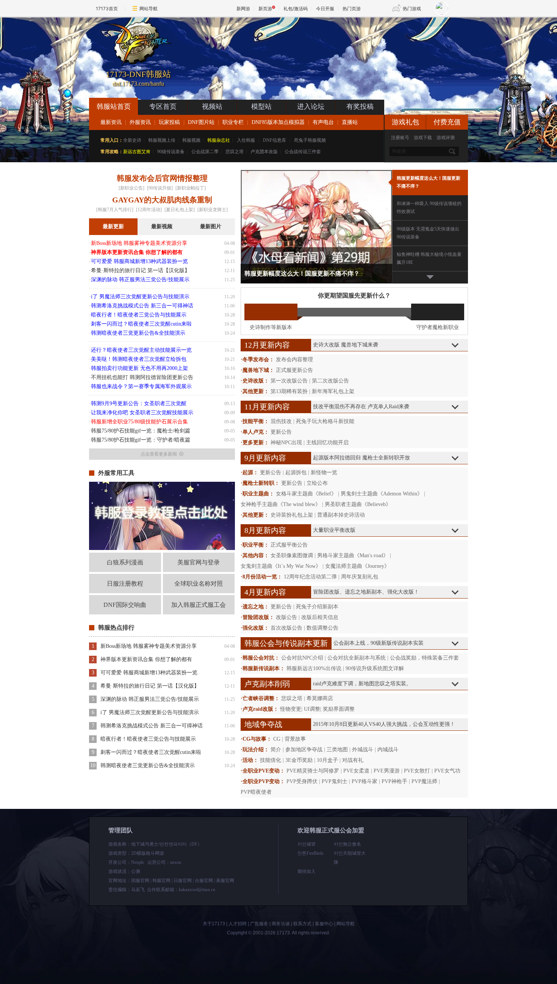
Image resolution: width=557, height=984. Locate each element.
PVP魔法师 (424, 781)
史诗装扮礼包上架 (292, 515)
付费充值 (447, 122)
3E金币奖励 (299, 760)
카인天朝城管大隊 (350, 858)
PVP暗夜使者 (256, 792)
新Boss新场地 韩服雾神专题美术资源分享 (148, 646)
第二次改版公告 (330, 381)
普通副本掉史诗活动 (341, 515)
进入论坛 (310, 106)
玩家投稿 (169, 122)
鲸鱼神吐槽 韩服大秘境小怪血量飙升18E (429, 258)
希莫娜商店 (320, 698)
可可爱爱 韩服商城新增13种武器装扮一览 (148, 672)
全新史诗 (132, 140)
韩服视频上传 (161, 140)
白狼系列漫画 (125, 562)
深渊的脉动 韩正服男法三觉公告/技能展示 (149, 699)
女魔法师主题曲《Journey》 (357, 566)
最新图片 (210, 226)
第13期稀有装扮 (289, 391)
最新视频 (161, 226)
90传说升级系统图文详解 (375, 668)
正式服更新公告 (294, 370)
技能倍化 (270, 760)
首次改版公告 (286, 628)
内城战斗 (388, 749)
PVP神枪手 (394, 781)
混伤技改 (281, 421)
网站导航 (148, 8)
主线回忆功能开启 (327, 442)
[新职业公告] (131, 188)
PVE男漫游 (387, 771)
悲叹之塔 (234, 151)
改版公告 (286, 617)
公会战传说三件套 (303, 151)
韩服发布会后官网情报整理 (162, 178)
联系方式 (302, 923)
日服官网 (183, 880)
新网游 (243, 8)
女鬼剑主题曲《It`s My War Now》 (281, 566)
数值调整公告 (322, 628)
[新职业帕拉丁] (190, 188)
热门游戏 (412, 8)
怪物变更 (290, 709)
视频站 (212, 106)
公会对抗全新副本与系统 (356, 658)
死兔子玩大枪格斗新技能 (325, 421)
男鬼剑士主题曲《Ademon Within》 (381, 494)
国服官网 (140, 880)
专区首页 (163, 106)
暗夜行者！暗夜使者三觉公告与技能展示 (148, 739)
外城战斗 (362, 749)
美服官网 (225, 880)
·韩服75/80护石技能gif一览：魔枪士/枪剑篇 (139, 431)
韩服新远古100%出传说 (313, 668)
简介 (276, 749)
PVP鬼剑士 (334, 781)
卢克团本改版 (264, 151)
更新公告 (281, 432)
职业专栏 (233, 122)
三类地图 (337, 749)
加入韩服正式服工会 (198, 605)
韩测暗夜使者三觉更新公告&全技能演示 (147, 765)
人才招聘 (237, 923)
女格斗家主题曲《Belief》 (306, 494)
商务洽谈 (281, 923)
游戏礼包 (405, 122)
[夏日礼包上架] (179, 209)
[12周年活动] (149, 209)
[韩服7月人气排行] (114, 209)
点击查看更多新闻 (159, 454)
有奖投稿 (360, 106)
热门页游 (352, 8)
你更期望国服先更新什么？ (354, 295)
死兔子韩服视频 (310, 140)
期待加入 (306, 871)
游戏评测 (446, 137)
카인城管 (306, 844)
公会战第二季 (205, 151)
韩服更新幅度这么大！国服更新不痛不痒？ (428, 182)
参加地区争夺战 (303, 749)
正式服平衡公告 (289, 545)
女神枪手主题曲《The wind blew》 (281, 504)
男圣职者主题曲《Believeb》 (358, 504)
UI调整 (312, 709)
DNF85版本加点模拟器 (278, 122)
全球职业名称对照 (198, 583)
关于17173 (214, 923)
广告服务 (259, 923)
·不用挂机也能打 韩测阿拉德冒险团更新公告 (141, 377)
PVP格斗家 (364, 781)
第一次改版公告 (289, 381)
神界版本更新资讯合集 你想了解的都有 (146, 659)
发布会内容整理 (294, 359)
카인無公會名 (347, 844)
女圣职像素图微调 (292, 555)
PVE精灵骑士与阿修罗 (312, 771)
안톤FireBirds (310, 853)
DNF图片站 (201, 122)
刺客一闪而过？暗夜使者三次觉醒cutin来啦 (150, 752)
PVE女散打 (417, 771)
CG (276, 739)
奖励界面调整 (339, 709)
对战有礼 (352, 760)
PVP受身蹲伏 (302, 781)
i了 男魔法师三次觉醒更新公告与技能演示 (149, 712)
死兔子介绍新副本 (317, 607)
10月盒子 (327, 760)
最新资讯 (111, 122)
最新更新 (113, 226)
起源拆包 (296, 472)
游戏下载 (423, 137)
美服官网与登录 (198, 562)
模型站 (261, 106)
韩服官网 (161, 880)
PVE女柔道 (356, 771)
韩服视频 (191, 140)
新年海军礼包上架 (333, 391)
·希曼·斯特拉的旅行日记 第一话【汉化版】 (139, 270)
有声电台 (323, 122)
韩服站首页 (114, 106)
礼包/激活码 (295, 8)
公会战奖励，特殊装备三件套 (424, 658)
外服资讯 (140, 122)
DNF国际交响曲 (124, 605)
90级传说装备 (171, 151)
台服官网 (204, 880)
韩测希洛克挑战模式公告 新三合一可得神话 (151, 726)
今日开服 (325, 8)
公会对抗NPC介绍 (302, 658)
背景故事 (295, 739)
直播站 (350, 122)
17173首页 (107, 8)
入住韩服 (246, 140)
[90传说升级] (160, 188)
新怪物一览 (324, 472)
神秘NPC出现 (286, 442)
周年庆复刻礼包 (359, 577)
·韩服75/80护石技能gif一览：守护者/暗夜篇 (139, 440)
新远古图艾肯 (136, 151)
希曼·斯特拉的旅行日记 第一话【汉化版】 (149, 686)
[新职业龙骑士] (212, 209)
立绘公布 (317, 483)
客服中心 (324, 923)
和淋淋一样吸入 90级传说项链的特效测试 (429, 207)
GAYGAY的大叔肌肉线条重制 (162, 200)
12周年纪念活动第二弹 (310, 577)
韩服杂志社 (218, 140)
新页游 (265, 8)
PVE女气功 (447, 771)
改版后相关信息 (319, 617)
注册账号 (400, 137)
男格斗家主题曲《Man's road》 (352, 555)
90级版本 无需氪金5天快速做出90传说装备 (428, 233)
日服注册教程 (125, 583)
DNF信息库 (274, 140)
